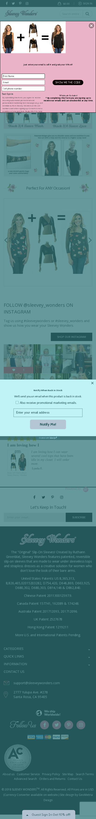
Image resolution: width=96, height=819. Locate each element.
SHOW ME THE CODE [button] (68, 82)
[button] (91, 25)
